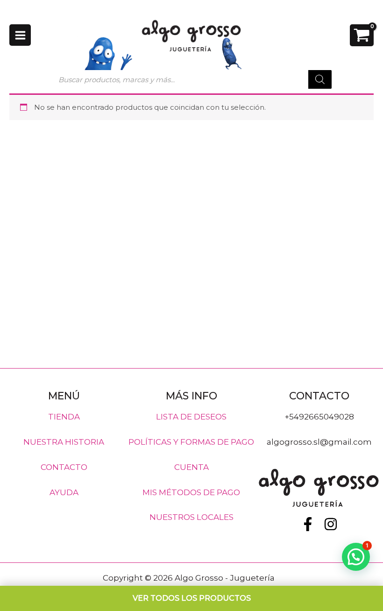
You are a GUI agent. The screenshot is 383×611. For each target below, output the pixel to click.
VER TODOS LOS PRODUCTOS (192, 598)
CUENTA (191, 466)
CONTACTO (64, 466)
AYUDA (64, 492)
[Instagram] (331, 524)
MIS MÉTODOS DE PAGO (191, 492)
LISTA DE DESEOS (191, 416)
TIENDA (64, 416)
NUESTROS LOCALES (191, 517)
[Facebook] (308, 524)
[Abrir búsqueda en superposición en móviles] (191, 79)
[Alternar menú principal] (20, 35)
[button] (356, 557)
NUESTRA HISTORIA (63, 442)
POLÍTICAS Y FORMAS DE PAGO (191, 442)
